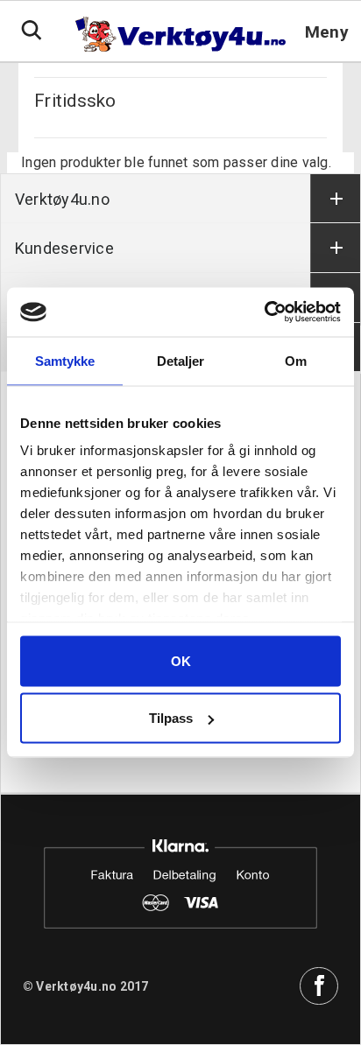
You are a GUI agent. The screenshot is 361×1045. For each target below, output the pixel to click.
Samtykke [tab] (65, 360)
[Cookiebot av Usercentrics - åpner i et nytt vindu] (264, 312)
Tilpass (171, 718)
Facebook (319, 986)
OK (181, 660)
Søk (31, 30)
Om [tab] (296, 360)
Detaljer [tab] (181, 360)
